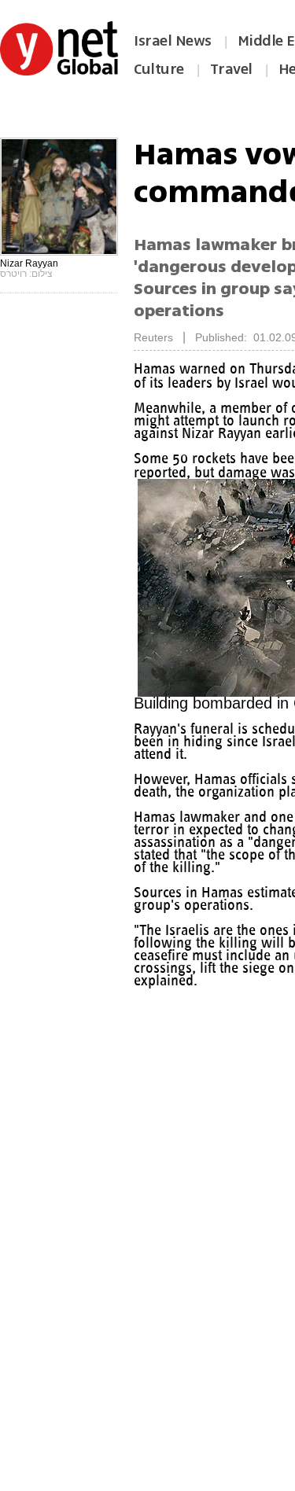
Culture (159, 69)
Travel (231, 69)
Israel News (173, 41)
